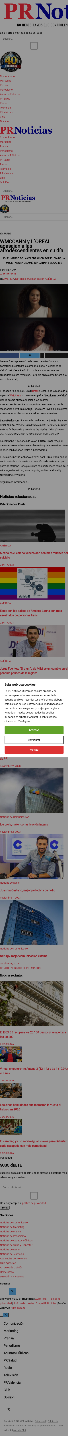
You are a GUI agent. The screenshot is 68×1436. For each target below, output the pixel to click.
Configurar (34, 740)
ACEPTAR (34, 730)
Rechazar (34, 749)
